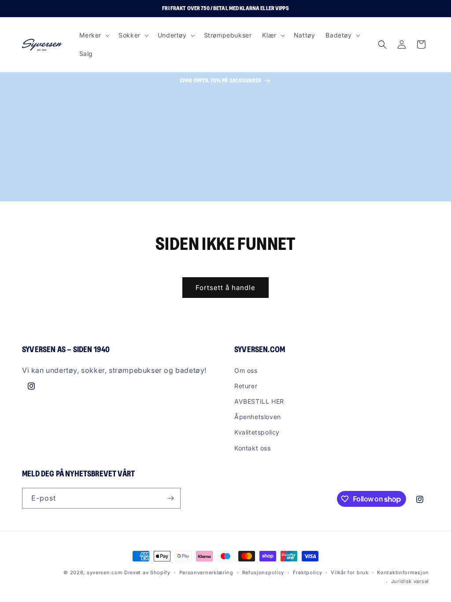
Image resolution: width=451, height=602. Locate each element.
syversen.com (104, 572)
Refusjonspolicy (263, 572)
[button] (94, 35)
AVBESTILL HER (259, 401)
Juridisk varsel (410, 581)
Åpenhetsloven (257, 416)
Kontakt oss (252, 448)
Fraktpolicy (307, 572)
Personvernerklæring (206, 572)
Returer (245, 386)
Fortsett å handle (225, 287)
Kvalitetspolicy (257, 432)
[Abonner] (170, 498)
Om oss (246, 370)
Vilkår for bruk (350, 572)
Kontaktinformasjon (403, 572)
